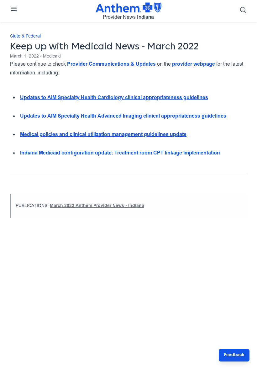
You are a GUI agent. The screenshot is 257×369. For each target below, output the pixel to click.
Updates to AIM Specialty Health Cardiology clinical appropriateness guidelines (114, 97)
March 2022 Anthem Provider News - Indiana (97, 206)
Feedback (234, 355)
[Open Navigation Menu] (14, 9)
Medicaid (52, 56)
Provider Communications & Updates (111, 64)
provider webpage (193, 64)
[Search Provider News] (243, 10)
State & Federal (25, 36)
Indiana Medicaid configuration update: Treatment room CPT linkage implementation (120, 153)
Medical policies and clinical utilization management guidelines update (103, 134)
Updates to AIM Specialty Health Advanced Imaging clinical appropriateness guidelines (123, 116)
